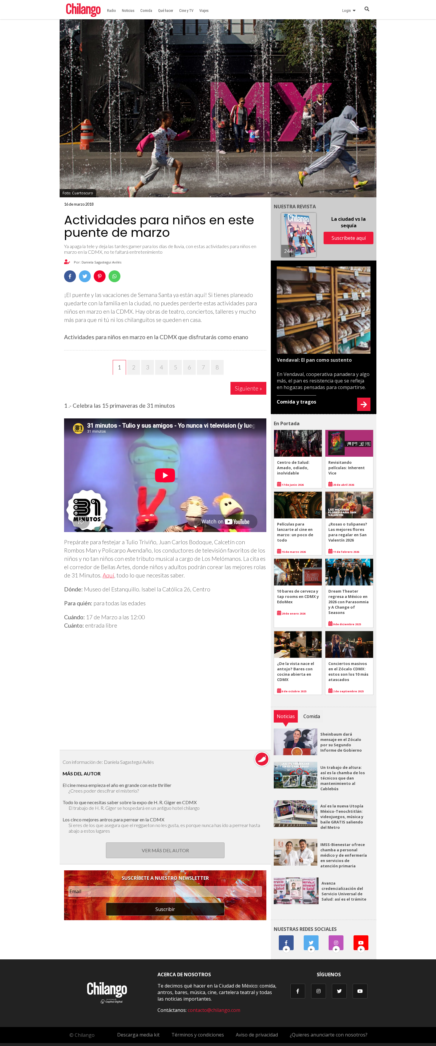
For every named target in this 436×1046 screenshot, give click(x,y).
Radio (111, 10)
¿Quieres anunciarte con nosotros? (328, 1034)
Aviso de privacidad (257, 1034)
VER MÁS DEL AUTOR (165, 850)
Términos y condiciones (197, 1034)
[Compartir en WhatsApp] (114, 276)
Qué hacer (165, 10)
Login (347, 10)
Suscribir (165, 909)
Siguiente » (248, 388)
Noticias (128, 10)
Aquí (108, 575)
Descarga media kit (138, 1034)
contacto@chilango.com (214, 1010)
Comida (146, 10)
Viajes (204, 10)
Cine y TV (186, 10)
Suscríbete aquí (349, 238)
